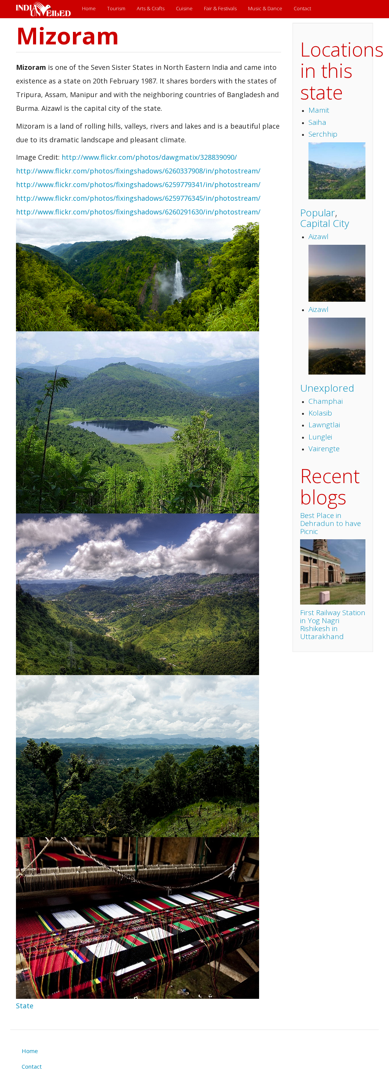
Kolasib (320, 413)
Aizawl (318, 236)
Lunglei (320, 437)
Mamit (318, 110)
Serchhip (322, 134)
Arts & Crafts (150, 8)
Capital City (324, 223)
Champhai (325, 401)
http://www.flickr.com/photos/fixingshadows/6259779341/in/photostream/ (138, 184)
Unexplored (327, 388)
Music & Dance (265, 8)
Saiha (317, 122)
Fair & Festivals (220, 8)
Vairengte (324, 448)
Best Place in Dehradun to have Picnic (330, 523)
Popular (317, 212)
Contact (302, 8)
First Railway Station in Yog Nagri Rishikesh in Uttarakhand (332, 624)
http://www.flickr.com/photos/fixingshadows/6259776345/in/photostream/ (138, 198)
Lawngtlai (324, 425)
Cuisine (184, 8)
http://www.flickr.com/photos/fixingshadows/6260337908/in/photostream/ (138, 170)
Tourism (116, 8)
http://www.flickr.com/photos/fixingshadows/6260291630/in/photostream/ (138, 211)
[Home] (46, 9)
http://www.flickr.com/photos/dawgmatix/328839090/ (149, 157)
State (24, 1005)
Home (89, 8)
